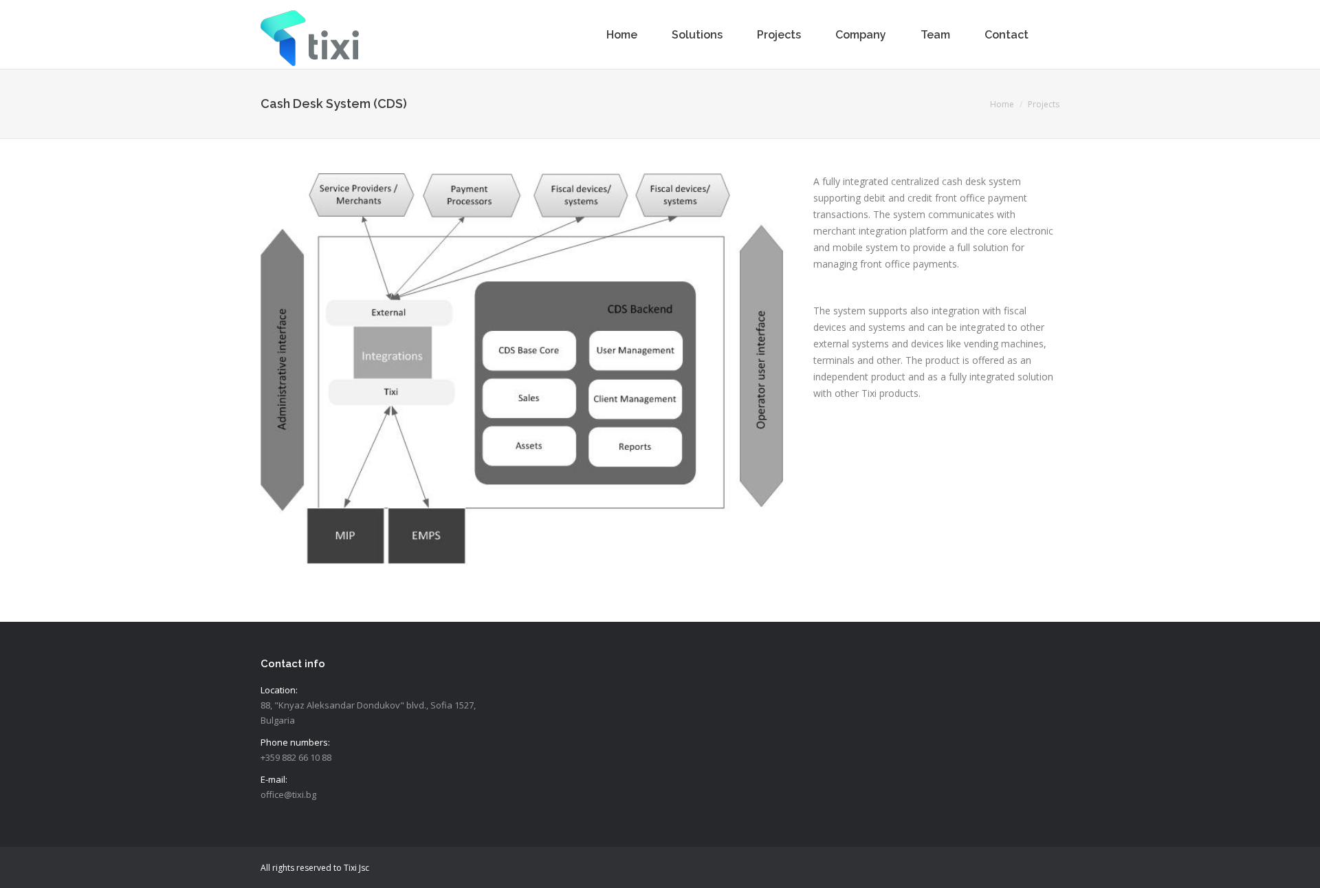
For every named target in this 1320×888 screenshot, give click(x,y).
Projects (1043, 104)
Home (1002, 104)
